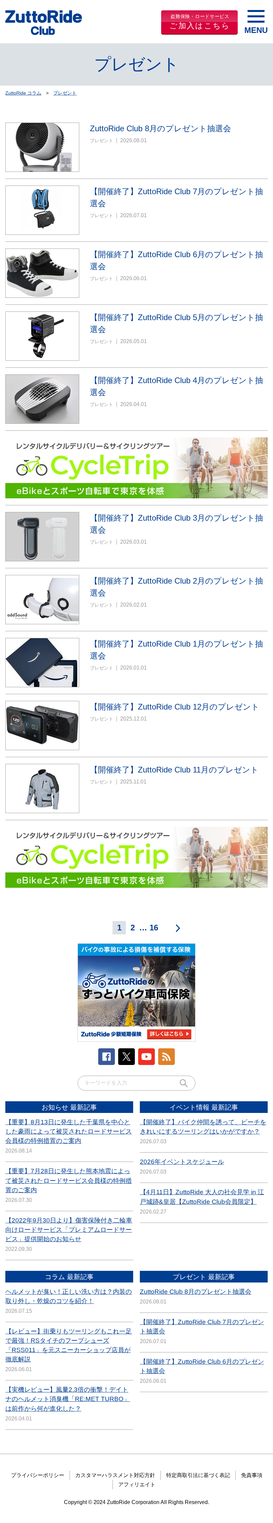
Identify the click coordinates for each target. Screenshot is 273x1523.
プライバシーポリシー (37, 1475)
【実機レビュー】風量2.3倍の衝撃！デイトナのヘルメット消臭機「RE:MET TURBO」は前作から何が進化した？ (67, 1399)
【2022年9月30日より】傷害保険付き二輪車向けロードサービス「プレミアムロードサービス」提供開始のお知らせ (68, 1230)
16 (153, 927)
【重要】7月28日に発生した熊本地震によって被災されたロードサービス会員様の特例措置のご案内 (68, 1180)
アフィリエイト (136, 1484)
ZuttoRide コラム (23, 93)
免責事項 (251, 1475)
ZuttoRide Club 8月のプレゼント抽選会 (195, 1291)
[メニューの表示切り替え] (256, 22)
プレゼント (65, 93)
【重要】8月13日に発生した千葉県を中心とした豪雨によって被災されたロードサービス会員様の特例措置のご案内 (68, 1131)
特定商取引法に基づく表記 (198, 1475)
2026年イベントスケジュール (182, 1161)
